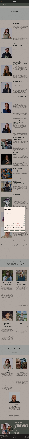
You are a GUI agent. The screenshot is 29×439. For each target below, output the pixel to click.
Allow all (20, 230)
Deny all (9, 230)
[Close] (24, 208)
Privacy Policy (15, 219)
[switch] (24, 215)
